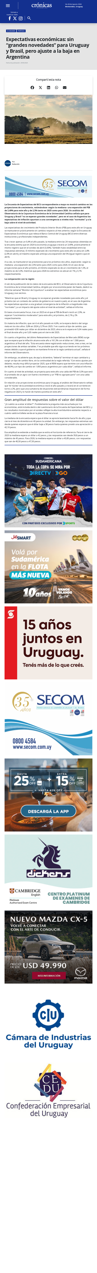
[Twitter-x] (15, 18)
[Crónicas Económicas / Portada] (42, 5)
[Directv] (48, 490)
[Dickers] (48, 871)
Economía (11, 31)
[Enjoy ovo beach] (48, 795)
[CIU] (48, 1023)
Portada (21, 31)
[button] (32, 88)
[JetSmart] (48, 566)
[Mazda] (48, 947)
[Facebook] (11, 18)
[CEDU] (48, 1090)
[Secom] (48, 186)
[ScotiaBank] (48, 642)
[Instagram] (21, 18)
